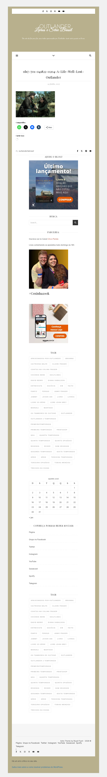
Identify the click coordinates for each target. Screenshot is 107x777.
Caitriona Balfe (39, 364)
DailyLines (55, 375)
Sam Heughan (62, 446)
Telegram (33, 583)
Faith (70, 386)
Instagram (33, 554)
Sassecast (33, 569)
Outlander (66, 413)
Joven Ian (47, 397)
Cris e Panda (52, 239)
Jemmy (34, 397)
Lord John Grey (58, 402)
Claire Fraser (59, 364)
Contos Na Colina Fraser (44, 369)
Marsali (35, 408)
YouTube (32, 561)
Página (32, 532)
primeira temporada (41, 430)
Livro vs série (38, 402)
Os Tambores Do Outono (43, 413)
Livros (71, 397)
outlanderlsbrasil (26, 151)
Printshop (62, 430)
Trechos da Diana (40, 468)
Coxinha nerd (38, 375)
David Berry (37, 380)
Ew (61, 386)
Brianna (70, 358)
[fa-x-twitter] (47, 11)
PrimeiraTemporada (41, 424)
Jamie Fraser (61, 391)
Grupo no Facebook (37, 539)
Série (33, 457)
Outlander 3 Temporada (43, 419)
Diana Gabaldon (56, 380)
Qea (33, 435)
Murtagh (48, 408)
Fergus (45, 391)
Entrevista (36, 386)
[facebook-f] (43, 11)
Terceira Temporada (62, 457)
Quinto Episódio (63, 441)
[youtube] (59, 11)
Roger (47, 446)
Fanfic (34, 391)
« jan (31, 517)
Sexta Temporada (66, 452)
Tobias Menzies (62, 463)
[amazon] (55, 11)
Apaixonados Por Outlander (46, 358)
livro (60, 397)
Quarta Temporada (49, 435)
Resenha (35, 446)
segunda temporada (41, 452)
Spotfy (32, 576)
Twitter (32, 547)
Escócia (51, 386)
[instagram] (51, 11)
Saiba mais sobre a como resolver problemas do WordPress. (37, 767)
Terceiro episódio (40, 463)
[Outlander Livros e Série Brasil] (53, 28)
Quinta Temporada (40, 441)
